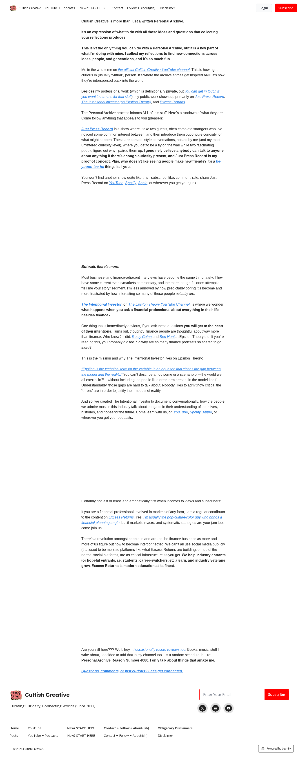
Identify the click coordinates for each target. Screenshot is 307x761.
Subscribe (276, 694)
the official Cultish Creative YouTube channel (154, 70)
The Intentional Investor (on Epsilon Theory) (116, 102)
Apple (142, 183)
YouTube (116, 183)
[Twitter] (202, 708)
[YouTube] (228, 708)
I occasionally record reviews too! (159, 649)
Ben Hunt (167, 337)
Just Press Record (209, 97)
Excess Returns (172, 102)
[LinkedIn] (215, 708)
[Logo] (13, 8)
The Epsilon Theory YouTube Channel (159, 304)
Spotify (130, 183)
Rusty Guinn (142, 337)
